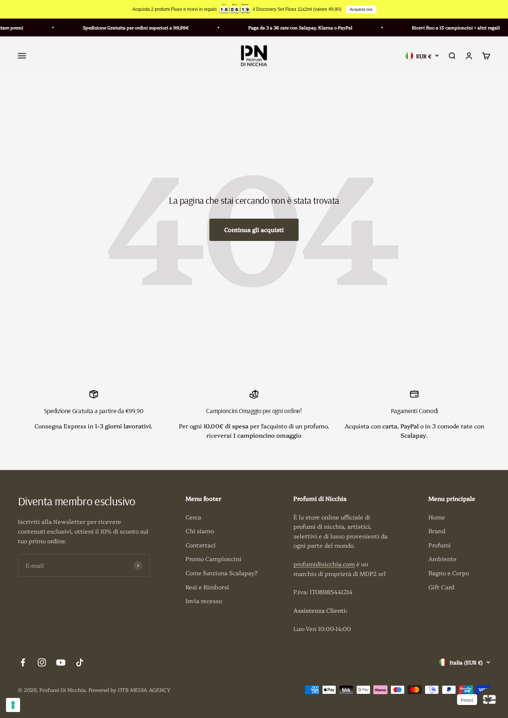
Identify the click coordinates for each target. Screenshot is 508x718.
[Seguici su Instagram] (42, 662)
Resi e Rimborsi (207, 587)
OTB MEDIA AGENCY (144, 689)
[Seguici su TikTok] (80, 662)
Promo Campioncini (213, 558)
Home (436, 517)
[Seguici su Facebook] (23, 662)
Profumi (439, 545)
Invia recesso (204, 600)
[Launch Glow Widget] (489, 699)
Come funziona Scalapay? (222, 573)
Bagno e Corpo (448, 573)
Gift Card (441, 587)
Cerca (193, 517)
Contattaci (201, 545)
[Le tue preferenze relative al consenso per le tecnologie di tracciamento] (13, 705)
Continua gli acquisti (254, 229)
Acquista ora (361, 9)
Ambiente (442, 558)
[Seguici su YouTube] (61, 662)
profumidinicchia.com (324, 564)
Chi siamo (200, 531)
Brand (436, 531)
